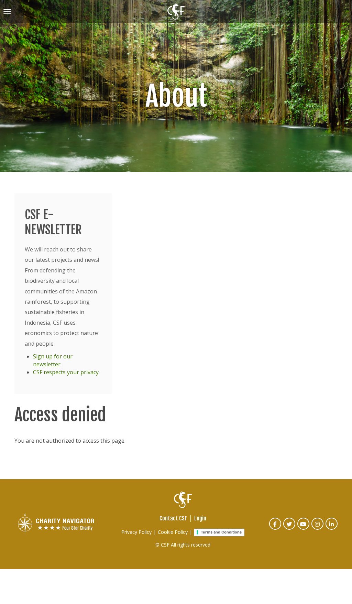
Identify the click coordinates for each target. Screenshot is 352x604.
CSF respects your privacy (66, 372)
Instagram (317, 528)
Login (200, 518)
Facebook (275, 528)
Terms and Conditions (221, 532)
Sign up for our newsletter (53, 360)
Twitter (289, 528)
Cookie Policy (173, 532)
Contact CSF (173, 518)
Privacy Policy (136, 532)
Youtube (303, 528)
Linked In (332, 528)
